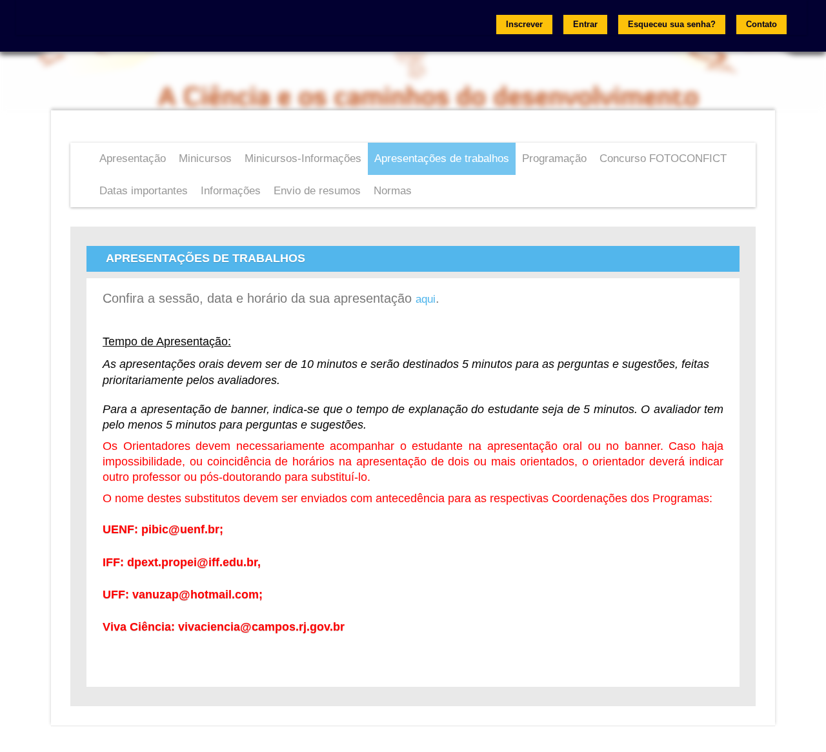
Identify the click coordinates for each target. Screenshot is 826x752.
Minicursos (205, 158)
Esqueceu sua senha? (672, 24)
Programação (554, 158)
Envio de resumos (317, 191)
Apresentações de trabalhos (441, 158)
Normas (393, 191)
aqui (426, 298)
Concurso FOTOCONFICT (663, 158)
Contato (761, 24)
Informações (231, 191)
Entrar (585, 24)
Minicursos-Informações (303, 158)
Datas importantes (143, 191)
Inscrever (524, 24)
